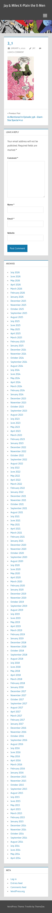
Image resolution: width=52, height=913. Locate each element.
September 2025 (19, 313)
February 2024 (18, 390)
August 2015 (17, 792)
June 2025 (16, 325)
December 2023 (18, 398)
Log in (14, 879)
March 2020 (16, 581)
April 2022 (16, 479)
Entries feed (17, 883)
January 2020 (17, 589)
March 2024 (16, 386)
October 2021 (17, 504)
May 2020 (15, 573)
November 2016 (18, 731)
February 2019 (18, 634)
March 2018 (16, 679)
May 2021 (15, 524)
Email (10, 218)
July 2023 (15, 418)
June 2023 (15, 422)
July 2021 (15, 516)
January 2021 (17, 540)
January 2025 (17, 345)
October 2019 (17, 601)
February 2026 (18, 292)
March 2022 (16, 483)
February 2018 (18, 683)
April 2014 (16, 858)
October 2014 (17, 833)
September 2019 (19, 605)
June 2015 (16, 801)
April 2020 (16, 577)
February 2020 (18, 585)
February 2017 (18, 719)
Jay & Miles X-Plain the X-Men (24, 5)
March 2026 (16, 288)
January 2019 (17, 638)
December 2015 (18, 776)
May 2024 (15, 378)
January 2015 (17, 821)
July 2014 (15, 845)
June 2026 (16, 276)
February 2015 (18, 817)
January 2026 (17, 296)
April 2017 (16, 711)
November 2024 (18, 353)
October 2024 (17, 357)
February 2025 (18, 341)
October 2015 (17, 784)
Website (10, 233)
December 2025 (18, 300)
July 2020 (15, 565)
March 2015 (16, 813)
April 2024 (16, 382)
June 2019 (16, 618)
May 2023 (15, 426)
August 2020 (17, 561)
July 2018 (15, 662)
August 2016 (17, 744)
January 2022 (17, 491)
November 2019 (18, 597)
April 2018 (16, 674)
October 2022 (17, 455)
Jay (33, 48)
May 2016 (15, 756)
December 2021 (18, 496)
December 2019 (18, 593)
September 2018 (19, 654)
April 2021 (16, 528)
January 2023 (17, 443)
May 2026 (15, 280)
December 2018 (18, 642)
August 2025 (17, 317)
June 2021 (15, 520)
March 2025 (16, 337)
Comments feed (18, 887)
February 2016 (18, 768)
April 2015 (16, 809)
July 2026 (15, 272)
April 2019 (16, 626)
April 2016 (16, 760)
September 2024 (19, 361)
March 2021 (16, 532)
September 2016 (19, 740)
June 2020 (16, 569)
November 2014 (18, 829)
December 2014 (18, 825)
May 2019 (15, 622)
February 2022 (18, 487)
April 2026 (16, 284)
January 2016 (17, 772)
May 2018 (15, 670)
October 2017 (17, 699)
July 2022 (15, 467)
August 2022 (17, 463)
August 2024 (17, 365)
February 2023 (18, 439)
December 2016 (18, 727)
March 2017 (16, 715)
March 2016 (16, 764)
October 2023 (17, 406)
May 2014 (15, 853)
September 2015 (19, 788)
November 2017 (18, 695)
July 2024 (15, 369)
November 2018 (18, 646)
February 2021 (18, 536)
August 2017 (17, 707)
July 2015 (15, 796)
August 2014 (17, 841)
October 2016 (17, 735)
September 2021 (19, 508)
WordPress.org (18, 891)
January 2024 (17, 394)
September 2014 (19, 837)
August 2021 (17, 512)
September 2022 (19, 459)
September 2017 (19, 703)
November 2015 (18, 780)
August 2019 (17, 609)
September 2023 (19, 410)
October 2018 (17, 650)
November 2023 (18, 402)
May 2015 (15, 805)
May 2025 (15, 329)
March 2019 (16, 630)
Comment (12, 158)
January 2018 (17, 687)
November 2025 (18, 304)
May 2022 (15, 475)
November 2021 (18, 500)
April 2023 (16, 430)
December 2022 (18, 447)
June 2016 (16, 752)
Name (10, 204)
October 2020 (17, 552)
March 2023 (16, 435)
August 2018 (17, 658)
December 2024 (18, 349)
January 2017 (17, 723)
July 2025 (15, 321)
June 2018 (16, 666)
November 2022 (18, 451)
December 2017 (18, 691)
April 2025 (16, 333)
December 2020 (18, 544)
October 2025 (17, 308)
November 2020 (18, 548)
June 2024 (16, 374)
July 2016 (15, 748)
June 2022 (15, 471)
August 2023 (17, 414)
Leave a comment (16, 52)
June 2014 (16, 849)
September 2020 (19, 557)
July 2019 (15, 613)
